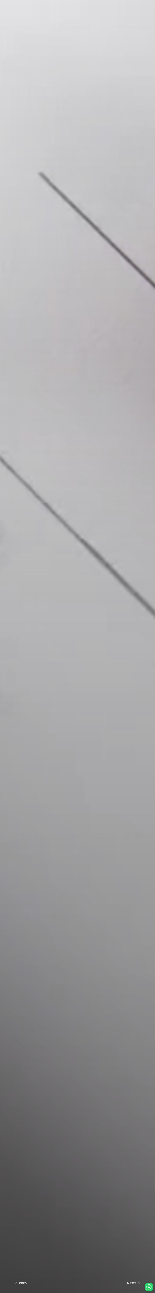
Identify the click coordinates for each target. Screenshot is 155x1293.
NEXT (131, 1283)
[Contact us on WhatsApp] (149, 1287)
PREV (23, 1283)
